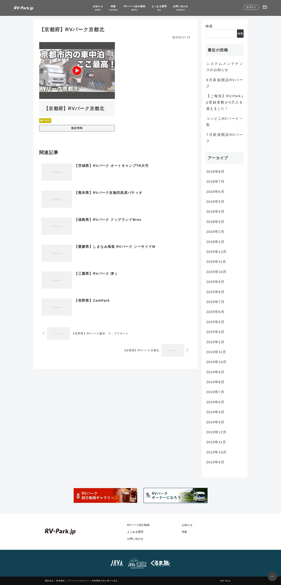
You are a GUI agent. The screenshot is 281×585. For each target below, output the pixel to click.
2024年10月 (216, 362)
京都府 (46, 120)
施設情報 (77, 128)
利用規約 (60, 581)
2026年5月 (215, 202)
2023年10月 (216, 452)
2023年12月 (216, 432)
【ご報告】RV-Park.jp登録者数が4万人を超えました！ (224, 102)
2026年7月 (215, 182)
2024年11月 (216, 352)
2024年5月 (215, 402)
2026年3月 (215, 222)
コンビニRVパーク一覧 (224, 122)
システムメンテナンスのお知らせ (224, 67)
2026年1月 (215, 242)
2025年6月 (215, 312)
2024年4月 (215, 412)
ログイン (251, 7)
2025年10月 (216, 272)
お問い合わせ (180, 8)
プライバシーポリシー (78, 581)
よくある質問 (159, 8)
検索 (209, 26)
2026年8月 (215, 172)
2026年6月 (215, 192)
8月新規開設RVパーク (224, 83)
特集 (113, 8)
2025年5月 (215, 322)
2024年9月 (215, 372)
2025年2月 (215, 342)
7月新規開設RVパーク (224, 138)
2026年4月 (215, 212)
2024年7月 (215, 392)
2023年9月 (215, 462)
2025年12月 (216, 252)
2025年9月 (215, 282)
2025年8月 (215, 292)
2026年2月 (215, 232)
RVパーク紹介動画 (134, 8)
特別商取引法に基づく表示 (105, 581)
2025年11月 (216, 262)
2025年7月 (215, 302)
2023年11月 (216, 442)
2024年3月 (215, 422)
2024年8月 (215, 382)
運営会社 (49, 581)
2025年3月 (215, 332)
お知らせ (98, 8)
